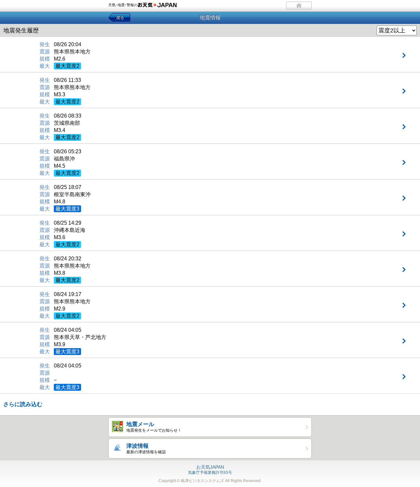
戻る (120, 17)
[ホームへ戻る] (299, 5)
